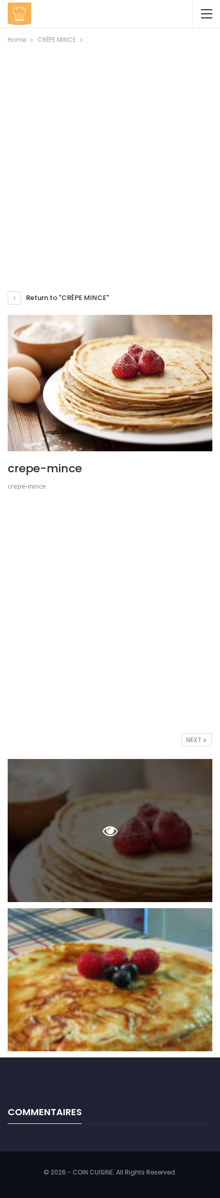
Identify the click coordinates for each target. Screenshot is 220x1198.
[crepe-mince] (110, 979)
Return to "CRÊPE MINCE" (67, 298)
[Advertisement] (110, 160)
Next (194, 739)
